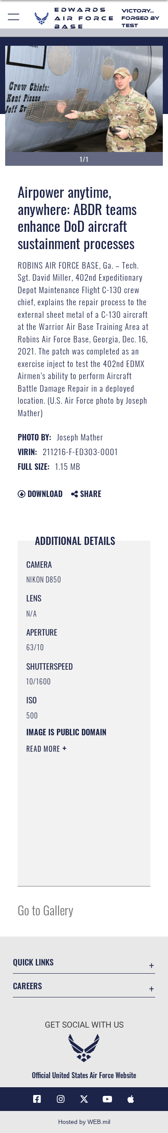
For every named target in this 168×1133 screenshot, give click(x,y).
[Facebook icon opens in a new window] (37, 1099)
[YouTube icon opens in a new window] (107, 1099)
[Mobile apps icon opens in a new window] (130, 1099)
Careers (27, 985)
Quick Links (33, 962)
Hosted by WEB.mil (84, 1121)
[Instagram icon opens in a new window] (60, 1099)
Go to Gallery (45, 909)
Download (43, 493)
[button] (14, 18)
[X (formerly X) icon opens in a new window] (84, 1099)
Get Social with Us (84, 1025)
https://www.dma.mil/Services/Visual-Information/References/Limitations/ (78, 870)
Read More (44, 749)
